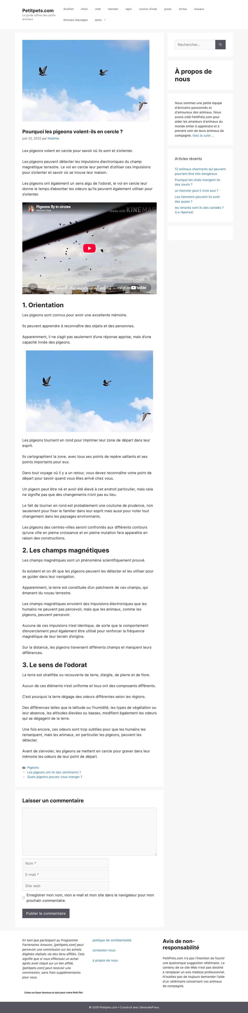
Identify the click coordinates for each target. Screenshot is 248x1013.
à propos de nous (105, 960)
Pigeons (33, 767)
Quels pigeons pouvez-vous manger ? (54, 777)
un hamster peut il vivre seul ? (196, 190)
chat (98, 9)
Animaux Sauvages (75, 20)
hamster (113, 9)
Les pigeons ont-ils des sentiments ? (54, 772)
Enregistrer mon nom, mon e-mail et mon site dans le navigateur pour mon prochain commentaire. (90, 898)
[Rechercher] (220, 44)
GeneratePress (149, 1007)
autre (98, 20)
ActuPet (68, 9)
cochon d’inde (148, 9)
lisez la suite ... (203, 135)
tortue (183, 9)
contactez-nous (104, 950)
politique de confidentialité (112, 940)
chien (84, 9)
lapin (129, 9)
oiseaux (199, 9)
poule (168, 9)
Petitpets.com (38, 10)
